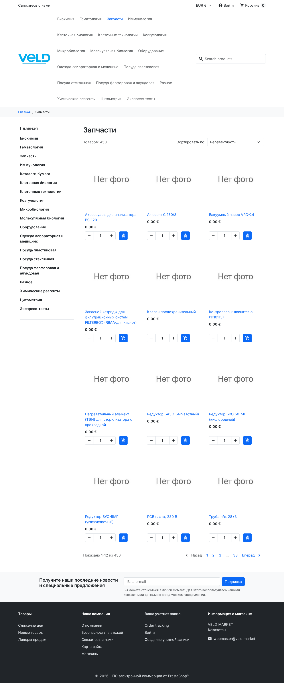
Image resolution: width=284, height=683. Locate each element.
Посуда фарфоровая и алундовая (125, 83)
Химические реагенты (76, 99)
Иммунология (140, 19)
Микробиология (71, 51)
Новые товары (30, 632)
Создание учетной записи (167, 639)
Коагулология (155, 35)
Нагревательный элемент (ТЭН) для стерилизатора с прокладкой (108, 419)
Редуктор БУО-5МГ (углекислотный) (101, 519)
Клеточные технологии (118, 35)
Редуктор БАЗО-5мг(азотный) (173, 414)
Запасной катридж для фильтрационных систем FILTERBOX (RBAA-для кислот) (111, 317)
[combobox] (231, 58)
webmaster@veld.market (234, 638)
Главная (29, 128)
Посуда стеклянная (74, 83)
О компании (91, 625)
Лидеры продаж (32, 639)
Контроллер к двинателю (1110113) (230, 314)
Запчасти (115, 19)
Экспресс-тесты (141, 99)
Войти (150, 632)
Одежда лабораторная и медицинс (87, 67)
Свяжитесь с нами (34, 5)
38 (235, 555)
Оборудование (151, 51)
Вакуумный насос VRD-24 (231, 214)
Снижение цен (30, 625)
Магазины (90, 653)
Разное (166, 83)
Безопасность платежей (102, 632)
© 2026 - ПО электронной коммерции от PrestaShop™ (142, 676)
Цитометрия (111, 99)
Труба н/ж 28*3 (223, 516)
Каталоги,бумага (35, 174)
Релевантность (223, 142)
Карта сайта (91, 646)
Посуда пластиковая (141, 67)
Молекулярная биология (111, 51)
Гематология (91, 19)
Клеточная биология (75, 35)
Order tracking (157, 625)
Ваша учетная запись (163, 614)
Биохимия (65, 19)
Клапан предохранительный (171, 312)
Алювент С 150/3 (161, 214)
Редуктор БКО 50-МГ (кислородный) (227, 417)
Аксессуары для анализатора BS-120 (110, 217)
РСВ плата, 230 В (162, 516)
